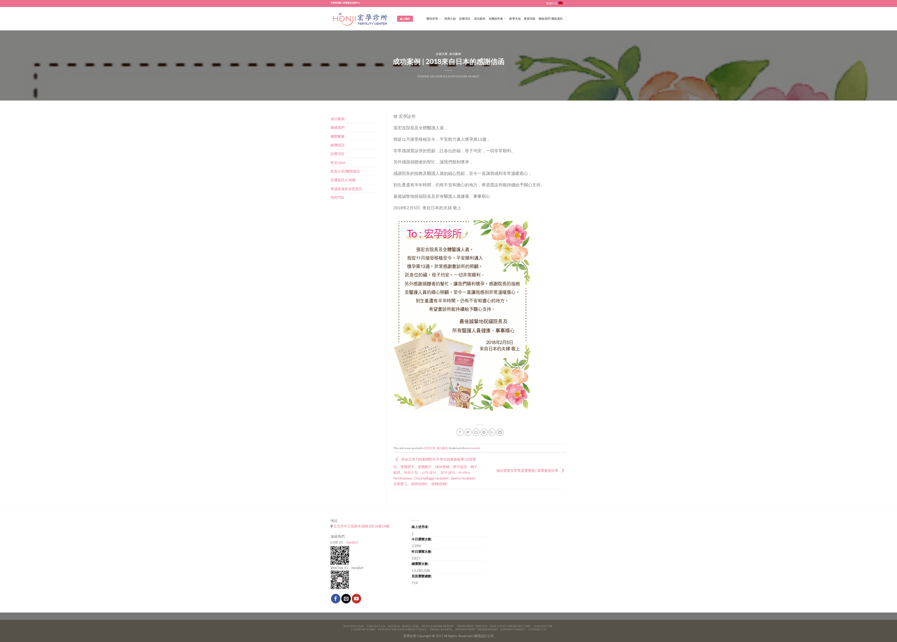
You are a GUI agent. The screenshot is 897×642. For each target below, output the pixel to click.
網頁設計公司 (484, 636)
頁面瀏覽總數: (422, 576)
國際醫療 (338, 136)
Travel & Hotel (440, 629)
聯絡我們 (338, 127)
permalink (473, 448)
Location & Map (363, 629)
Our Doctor (543, 626)
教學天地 (515, 18)
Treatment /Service (472, 626)
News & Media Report (438, 626)
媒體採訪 (338, 145)
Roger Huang (468, 76)
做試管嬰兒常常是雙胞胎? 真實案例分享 (527, 470)
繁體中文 (551, 3)
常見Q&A (338, 162)
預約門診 (338, 197)
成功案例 (479, 18)
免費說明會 (496, 18)
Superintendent (513, 629)
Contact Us (376, 626)
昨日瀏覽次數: (422, 551)
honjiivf (352, 542)
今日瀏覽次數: (422, 539)
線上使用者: (420, 527)
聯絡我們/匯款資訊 (551, 18)
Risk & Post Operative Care (510, 626)
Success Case (353, 626)
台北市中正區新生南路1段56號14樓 (361, 526)
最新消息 (529, 18)
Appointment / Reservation (476, 629)
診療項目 (465, 18)
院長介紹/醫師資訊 (345, 171)
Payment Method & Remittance (402, 629)
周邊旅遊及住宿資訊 (346, 189)
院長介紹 (450, 18)
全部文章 (442, 54)
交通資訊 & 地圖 (343, 180)
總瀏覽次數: (420, 564)
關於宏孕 (432, 18)
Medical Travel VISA (403, 626)
